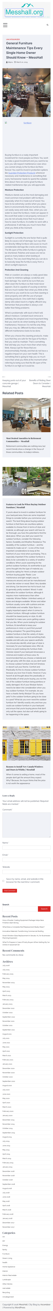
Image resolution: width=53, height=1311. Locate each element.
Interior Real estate (9, 1275)
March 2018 (6, 1210)
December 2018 (8, 1171)
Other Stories (7, 1284)
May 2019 (5, 1150)
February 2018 (7, 1214)
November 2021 (8, 1021)
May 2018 (5, 1201)
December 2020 (8, 1068)
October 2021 (7, 1025)
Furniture (5, 1254)
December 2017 (8, 1223)
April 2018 (6, 1205)
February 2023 (7, 1000)
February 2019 (7, 1163)
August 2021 (7, 1034)
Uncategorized (13, 39)
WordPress (20, 1307)
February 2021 (7, 1060)
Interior (5, 1271)
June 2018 (6, 1197)
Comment (7, 810)
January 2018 (7, 1218)
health (4, 1262)
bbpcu (10, 62)
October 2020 (7, 1077)
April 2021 (6, 1051)
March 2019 (6, 1158)
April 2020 (6, 1103)
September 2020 (8, 1081)
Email (5, 855)
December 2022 (8, 1008)
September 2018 (8, 1184)
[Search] (47, 25)
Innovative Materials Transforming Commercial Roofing (23, 931)
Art (3, 1237)
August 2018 (7, 1188)
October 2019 (7, 1128)
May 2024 (5, 978)
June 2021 (6, 1043)
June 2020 (6, 1094)
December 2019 (8, 1120)
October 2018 (7, 1180)
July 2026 (6, 965)
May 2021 (5, 1047)
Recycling (6, 1292)
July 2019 (5, 1141)
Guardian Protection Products (21, 173)
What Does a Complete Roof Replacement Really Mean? (23, 927)
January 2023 (7, 1004)
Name (5, 843)
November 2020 (8, 1073)
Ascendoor (45, 1304)
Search (5, 904)
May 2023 (5, 987)
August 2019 (7, 1137)
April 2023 (6, 991)
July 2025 (5, 970)
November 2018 (8, 1175)
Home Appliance (8, 1267)
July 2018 (5, 1193)
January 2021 (7, 1064)
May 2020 (6, 1098)
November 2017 (8, 1227)
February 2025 (7, 974)
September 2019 (8, 1133)
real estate (6, 1288)
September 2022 (8, 1017)
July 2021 (5, 1038)
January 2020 (7, 1115)
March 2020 (6, 1107)
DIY (3, 1241)
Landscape (6, 1280)
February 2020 (7, 1111)
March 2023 (6, 995)
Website (6, 867)
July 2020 (6, 1090)
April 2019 (6, 1154)
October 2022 (7, 1012)
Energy (5, 1245)
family (4, 1250)
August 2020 (7, 1085)
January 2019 (7, 1167)
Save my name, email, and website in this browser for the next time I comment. (24, 880)
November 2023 (8, 982)
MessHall (23, 1304)
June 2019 (6, 1146)
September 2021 (8, 1030)
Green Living (7, 1258)
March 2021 (6, 1055)
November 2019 (8, 1124)
